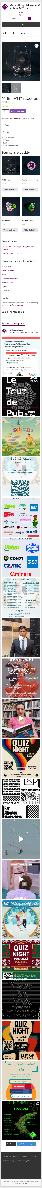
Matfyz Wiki (7, 266)
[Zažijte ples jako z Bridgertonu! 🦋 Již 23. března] (21, 718)
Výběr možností (9, 230)
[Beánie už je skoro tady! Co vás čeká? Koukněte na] (21, 1120)
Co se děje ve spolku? (10, 278)
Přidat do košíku (17, 111)
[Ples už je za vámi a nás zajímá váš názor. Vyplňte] (21, 476)
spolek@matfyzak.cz (15, 305)
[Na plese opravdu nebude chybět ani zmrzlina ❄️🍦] (21, 637)
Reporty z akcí (7, 282)
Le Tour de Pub (7, 290)
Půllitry (31, 118)
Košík (21, 12)
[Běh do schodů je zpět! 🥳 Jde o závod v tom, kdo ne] (21, 436)
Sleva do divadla (8, 270)
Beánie (4, 286)
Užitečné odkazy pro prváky (12, 253)
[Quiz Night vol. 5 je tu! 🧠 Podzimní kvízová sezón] (21, 1040)
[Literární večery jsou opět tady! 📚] (21, 1080)
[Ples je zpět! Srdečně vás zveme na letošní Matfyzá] (21, 919)
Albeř (4, 274)
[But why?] (21, 839)
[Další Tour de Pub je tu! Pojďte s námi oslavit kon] (21, 798)
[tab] (7, 125)
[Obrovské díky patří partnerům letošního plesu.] (21, 557)
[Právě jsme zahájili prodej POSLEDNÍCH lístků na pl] (21, 879)
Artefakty (14, 118)
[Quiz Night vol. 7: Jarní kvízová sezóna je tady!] (21, 758)
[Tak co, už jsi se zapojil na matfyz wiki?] (21, 356)
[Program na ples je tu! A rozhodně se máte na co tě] (21, 597)
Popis (7, 125)
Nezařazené (23, 118)
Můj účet (21, 14)
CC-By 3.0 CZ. (31, 1157)
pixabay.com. (26, 1161)
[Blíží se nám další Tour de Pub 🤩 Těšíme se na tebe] (21, 999)
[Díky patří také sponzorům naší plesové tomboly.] (21, 517)
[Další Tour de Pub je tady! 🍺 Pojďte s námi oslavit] (21, 396)
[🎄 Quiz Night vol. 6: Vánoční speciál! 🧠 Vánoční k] (21, 959)
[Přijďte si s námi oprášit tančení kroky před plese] (21, 678)
